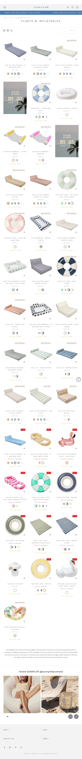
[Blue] (16, 290)
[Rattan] (8, 73)
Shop (11, 17)
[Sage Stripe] (46, 117)
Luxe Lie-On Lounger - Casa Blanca (67, 66)
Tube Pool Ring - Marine (67, 497)
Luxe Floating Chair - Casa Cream (66, 325)
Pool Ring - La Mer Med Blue (41, 109)
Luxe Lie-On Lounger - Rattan (15, 196)
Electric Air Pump (15, 584)
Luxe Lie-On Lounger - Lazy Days (41, 412)
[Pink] (15, 246)
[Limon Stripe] (13, 160)
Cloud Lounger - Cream (67, 108)
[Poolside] (15, 635)
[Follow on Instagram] (10, 747)
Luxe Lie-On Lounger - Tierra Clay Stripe (41, 196)
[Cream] (39, 290)
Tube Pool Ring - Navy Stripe (67, 282)
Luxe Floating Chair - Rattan (67, 412)
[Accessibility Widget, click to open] (78, 379)
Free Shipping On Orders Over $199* (41, 2)
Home (5, 17)
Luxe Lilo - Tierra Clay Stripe (15, 325)
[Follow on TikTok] (21, 747)
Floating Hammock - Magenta (41, 153)
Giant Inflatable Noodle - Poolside (15, 628)
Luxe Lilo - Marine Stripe (67, 368)
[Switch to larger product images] (4, 30)
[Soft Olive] (13, 290)
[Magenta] (16, 160)
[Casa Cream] (66, 114)
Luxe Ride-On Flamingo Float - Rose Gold (67, 455)
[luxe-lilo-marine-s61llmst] (16, 333)
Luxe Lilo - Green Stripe (41, 368)
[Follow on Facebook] (4, 747)
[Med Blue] (39, 117)
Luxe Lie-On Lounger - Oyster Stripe (15, 412)
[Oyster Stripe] (65, 246)
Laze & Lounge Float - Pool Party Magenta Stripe (15, 498)
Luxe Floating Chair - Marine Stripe (41, 282)
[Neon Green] (35, 117)
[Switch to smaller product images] (8, 30)
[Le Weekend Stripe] (18, 73)
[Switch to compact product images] (11, 30)
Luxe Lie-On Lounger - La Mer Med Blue (15, 455)
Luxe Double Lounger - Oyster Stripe (67, 239)
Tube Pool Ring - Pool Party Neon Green (41, 498)
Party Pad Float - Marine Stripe (66, 542)
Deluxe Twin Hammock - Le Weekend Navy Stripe (41, 325)
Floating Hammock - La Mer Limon (15, 153)
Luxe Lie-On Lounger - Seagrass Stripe (41, 66)
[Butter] (70, 504)
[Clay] (13, 333)
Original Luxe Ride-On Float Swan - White (67, 585)
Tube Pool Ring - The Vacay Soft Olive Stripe (66, 196)
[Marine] (41, 246)
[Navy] (42, 117)
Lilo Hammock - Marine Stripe (41, 239)
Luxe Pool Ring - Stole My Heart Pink (15, 239)
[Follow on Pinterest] (16, 747)
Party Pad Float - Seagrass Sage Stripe (41, 542)
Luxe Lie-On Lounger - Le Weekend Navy (15, 66)
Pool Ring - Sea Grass (15, 540)
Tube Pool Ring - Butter (41, 584)
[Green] (41, 374)
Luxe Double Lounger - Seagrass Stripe (15, 369)
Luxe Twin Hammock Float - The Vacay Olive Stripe (15, 282)
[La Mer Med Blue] (15, 73)
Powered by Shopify (50, 753)
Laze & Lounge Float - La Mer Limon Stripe (41, 455)
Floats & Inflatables (23, 17)
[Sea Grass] (11, 73)
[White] (15, 590)
